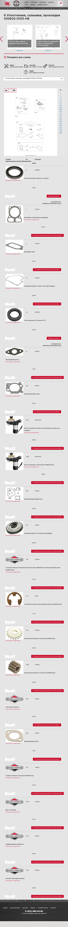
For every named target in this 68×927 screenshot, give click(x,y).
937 (61, 127)
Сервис (26, 4)
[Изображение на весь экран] (10, 90)
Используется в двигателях (13, 180)
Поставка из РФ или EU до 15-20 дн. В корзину (47, 269)
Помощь (32, 4)
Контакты (27, 7)
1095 (60, 133)
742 (61, 115)
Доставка (51, 2)
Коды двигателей (15, 908)
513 (61, 113)
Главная (26, 2)
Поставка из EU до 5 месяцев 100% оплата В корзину (47, 235)
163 (61, 105)
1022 (60, 131)
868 (61, 123)
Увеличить (20, 50)
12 (60, 99)
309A (60, 109)
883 (61, 125)
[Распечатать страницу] (14, 90)
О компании (42, 2)
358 (61, 111)
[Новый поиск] (6, 90)
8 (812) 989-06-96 (34, 911)
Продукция (34, 2)
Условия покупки (42, 4)
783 (61, 119)
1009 (60, 129)
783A (60, 121)
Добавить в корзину (54, 196)
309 (61, 107)
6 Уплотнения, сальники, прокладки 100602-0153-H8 (23, 78)
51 (60, 103)
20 (60, 101)
